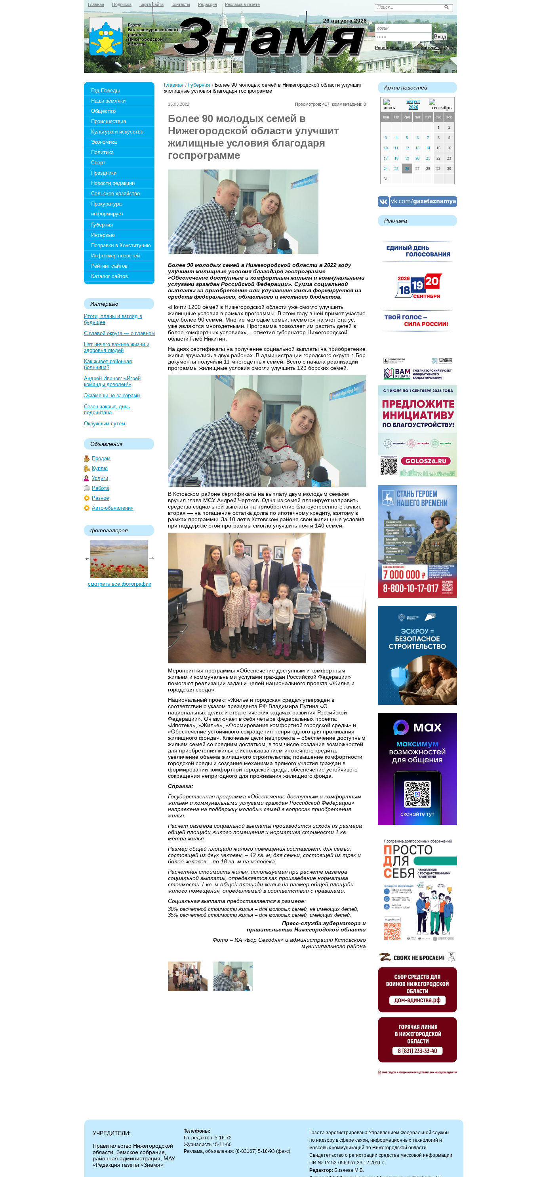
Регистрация (387, 47)
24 (386, 168)
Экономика (104, 142)
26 (407, 168)
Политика (102, 152)
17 (386, 158)
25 (396, 168)
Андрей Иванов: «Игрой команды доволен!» (112, 381)
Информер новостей (115, 256)
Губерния (102, 225)
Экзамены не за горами (112, 395)
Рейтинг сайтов (109, 266)
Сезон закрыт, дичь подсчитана (107, 409)
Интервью (103, 235)
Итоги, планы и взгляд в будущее (113, 319)
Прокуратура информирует (107, 209)
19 (407, 158)
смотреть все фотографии (119, 584)
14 (428, 148)
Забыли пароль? (437, 47)
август (413, 101)
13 (417, 148)
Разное (100, 498)
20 (417, 158)
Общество (103, 111)
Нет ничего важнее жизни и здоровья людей (116, 347)
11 (396, 148)
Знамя (106, 38)
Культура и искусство (117, 132)
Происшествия (108, 121)
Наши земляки (108, 101)
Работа (100, 488)
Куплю (100, 468)
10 (386, 148)
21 (428, 158)
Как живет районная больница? (108, 364)
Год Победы (105, 90)
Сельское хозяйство (115, 193)
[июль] (390, 105)
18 (396, 158)
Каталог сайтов (109, 276)
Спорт (98, 163)
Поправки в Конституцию (121, 245)
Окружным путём (104, 424)
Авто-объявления (112, 508)
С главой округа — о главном (119, 333)
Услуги (100, 478)
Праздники (103, 173)
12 (407, 148)
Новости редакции (113, 183)
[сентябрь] (440, 105)
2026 (413, 107)
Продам (101, 458)
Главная (173, 85)
